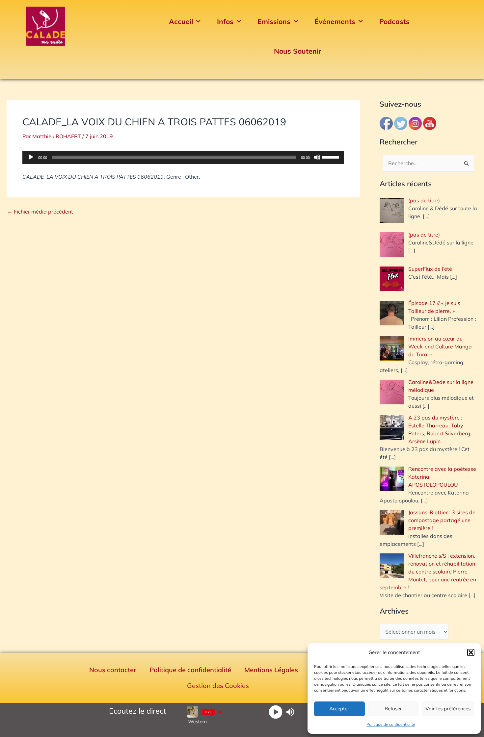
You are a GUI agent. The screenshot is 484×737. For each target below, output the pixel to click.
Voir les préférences (448, 708)
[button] (471, 652)
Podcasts (394, 21)
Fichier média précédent (40, 211)
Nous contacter (112, 670)
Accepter (339, 708)
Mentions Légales (271, 670)
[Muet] (317, 157)
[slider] (331, 157)
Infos (225, 21)
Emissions (273, 21)
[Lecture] (31, 157)
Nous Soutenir (297, 51)
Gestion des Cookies (218, 685)
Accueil (181, 21)
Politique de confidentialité (390, 724)
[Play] (275, 711)
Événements (334, 21)
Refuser (393, 708)
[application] (183, 157)
